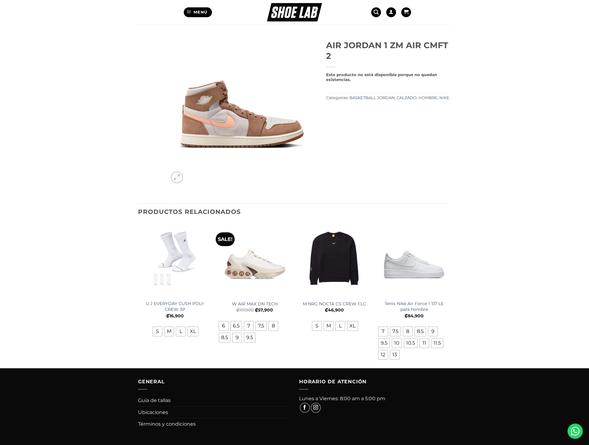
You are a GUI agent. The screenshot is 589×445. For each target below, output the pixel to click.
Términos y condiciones (167, 424)
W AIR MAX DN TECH (255, 304)
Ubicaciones (153, 412)
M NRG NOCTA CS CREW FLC (334, 304)
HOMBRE (427, 97)
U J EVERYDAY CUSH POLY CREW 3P (175, 306)
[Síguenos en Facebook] (305, 408)
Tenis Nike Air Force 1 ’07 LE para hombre (414, 306)
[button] (198, 12)
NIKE (444, 97)
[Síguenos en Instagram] (316, 408)
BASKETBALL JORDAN (372, 97)
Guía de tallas (154, 400)
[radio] (157, 331)
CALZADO (407, 97)
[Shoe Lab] (294, 12)
